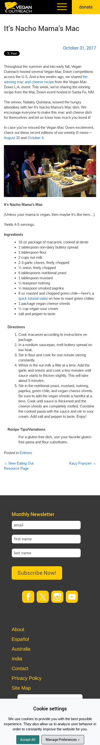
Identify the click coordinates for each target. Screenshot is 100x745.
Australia (21, 649)
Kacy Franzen (82, 463)
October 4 (35, 138)
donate (86, 7)
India (17, 658)
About (18, 629)
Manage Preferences (63, 739)
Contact (20, 668)
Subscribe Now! (36, 572)
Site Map (21, 688)
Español (20, 639)
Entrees (26, 453)
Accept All (27, 739)
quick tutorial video (33, 298)
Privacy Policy (27, 678)
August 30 (12, 138)
